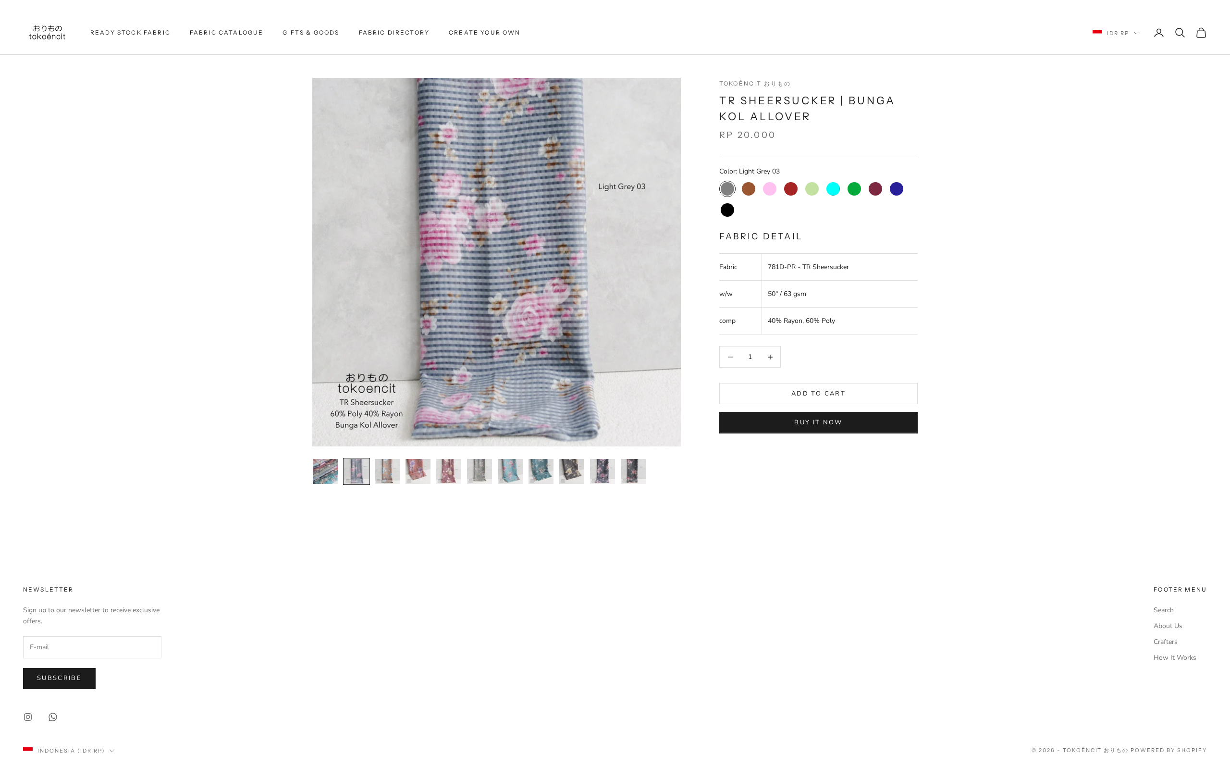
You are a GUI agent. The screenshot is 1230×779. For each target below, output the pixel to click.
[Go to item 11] (633, 471)
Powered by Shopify (1169, 750)
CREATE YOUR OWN (484, 32)
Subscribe (59, 678)
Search (1164, 610)
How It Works (1175, 657)
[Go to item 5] (448, 471)
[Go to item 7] (510, 471)
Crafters (1166, 641)
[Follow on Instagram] (28, 717)
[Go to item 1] (325, 471)
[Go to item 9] (571, 471)
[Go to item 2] (356, 471)
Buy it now (818, 422)
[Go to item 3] (387, 471)
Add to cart (818, 393)
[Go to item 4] (418, 471)
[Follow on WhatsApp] (53, 717)
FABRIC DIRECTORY (394, 32)
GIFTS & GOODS (311, 32)
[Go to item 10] (602, 471)
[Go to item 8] (541, 471)
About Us (1168, 626)
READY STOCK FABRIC (130, 32)
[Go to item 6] (479, 471)
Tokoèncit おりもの (755, 83)
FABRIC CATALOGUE (227, 32)
